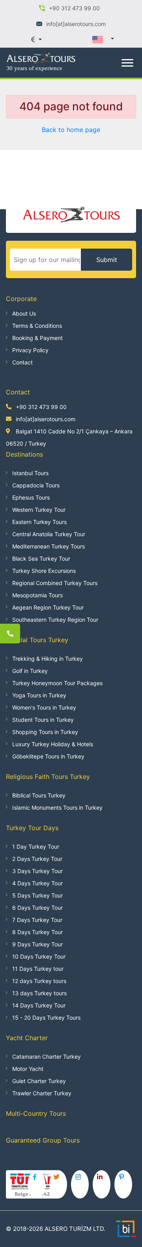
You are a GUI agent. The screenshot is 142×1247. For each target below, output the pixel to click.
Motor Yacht (27, 1068)
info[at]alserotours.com (45, 419)
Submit (106, 260)
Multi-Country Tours (36, 1113)
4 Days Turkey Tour (37, 883)
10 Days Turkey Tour (38, 956)
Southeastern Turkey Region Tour (55, 619)
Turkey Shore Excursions (44, 570)
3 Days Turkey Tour (37, 871)
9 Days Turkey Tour (37, 944)
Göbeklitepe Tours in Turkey (48, 756)
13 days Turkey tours (39, 993)
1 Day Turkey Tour (35, 846)
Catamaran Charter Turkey (46, 1056)
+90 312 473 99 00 (41, 406)
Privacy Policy (30, 350)
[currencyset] (36, 39)
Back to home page (71, 130)
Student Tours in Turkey (43, 719)
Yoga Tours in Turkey (39, 695)
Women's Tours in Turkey (44, 707)
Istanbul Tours (30, 473)
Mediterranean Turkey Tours (48, 546)
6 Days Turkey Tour (37, 907)
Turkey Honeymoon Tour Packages (57, 683)
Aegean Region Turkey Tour (48, 607)
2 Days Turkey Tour (37, 858)
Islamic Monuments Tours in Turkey (57, 807)
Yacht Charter (27, 1038)
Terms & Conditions (37, 325)
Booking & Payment (37, 338)
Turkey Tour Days (32, 828)
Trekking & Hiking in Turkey (47, 658)
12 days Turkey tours (39, 981)
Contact (22, 362)
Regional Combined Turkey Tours (54, 583)
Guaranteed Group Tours (43, 1140)
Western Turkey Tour (38, 509)
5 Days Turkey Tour (37, 895)
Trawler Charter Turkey (41, 1093)
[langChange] (103, 39)
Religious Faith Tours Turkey (48, 777)
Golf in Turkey (30, 670)
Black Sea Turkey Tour (41, 558)
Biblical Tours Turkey (38, 795)
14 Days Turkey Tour (38, 1005)
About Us (24, 313)
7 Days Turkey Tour (37, 919)
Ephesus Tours (31, 497)
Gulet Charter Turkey (39, 1081)
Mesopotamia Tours (37, 595)
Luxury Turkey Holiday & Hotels (52, 744)
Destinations (24, 454)
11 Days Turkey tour (38, 968)
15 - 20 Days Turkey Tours (46, 1017)
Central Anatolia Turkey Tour (48, 534)
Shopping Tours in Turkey (45, 732)
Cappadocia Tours (36, 485)
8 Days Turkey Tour (37, 932)
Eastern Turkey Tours (39, 521)
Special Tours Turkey (37, 640)
